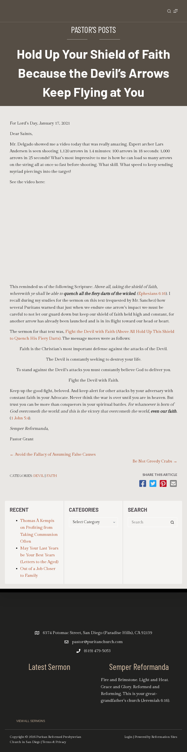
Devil (38, 476)
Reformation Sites (164, 737)
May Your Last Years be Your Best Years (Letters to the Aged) (39, 555)
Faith (52, 476)
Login (128, 737)
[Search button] (172, 522)
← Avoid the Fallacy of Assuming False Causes (53, 454)
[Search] (169, 11)
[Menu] (175, 11)
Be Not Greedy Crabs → (154, 461)
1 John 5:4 (20, 418)
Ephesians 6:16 (152, 293)
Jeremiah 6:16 (155, 700)
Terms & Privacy (54, 742)
